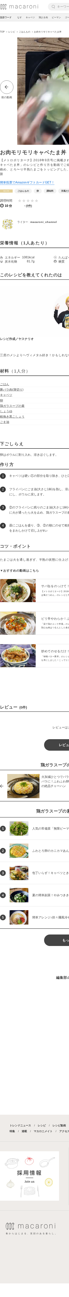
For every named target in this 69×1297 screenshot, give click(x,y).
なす (19, 17)
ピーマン (56, 17)
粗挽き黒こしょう (12, 416)
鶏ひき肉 (43, 17)
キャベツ (30, 17)
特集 (12, 1131)
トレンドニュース (20, 1125)
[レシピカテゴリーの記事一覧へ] (6, 191)
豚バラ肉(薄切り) (11, 389)
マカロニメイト (43, 1131)
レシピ (42, 1125)
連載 (24, 1131)
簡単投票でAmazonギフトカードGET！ (27, 182)
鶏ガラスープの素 (12, 406)
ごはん (4, 384)
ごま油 (4, 422)
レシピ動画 (59, 1125)
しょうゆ (6, 411)
